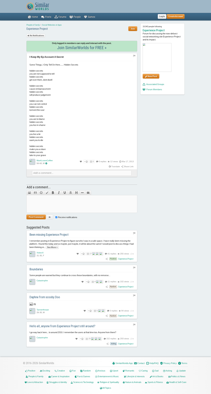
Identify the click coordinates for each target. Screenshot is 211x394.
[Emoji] (41, 192)
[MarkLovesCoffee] (32, 162)
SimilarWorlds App (124, 363)
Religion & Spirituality (109, 382)
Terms (184, 363)
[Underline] (65, 192)
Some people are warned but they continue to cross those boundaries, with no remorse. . (69, 275)
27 (90, 254)
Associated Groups (155, 84)
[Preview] (49, 217)
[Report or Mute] (134, 56)
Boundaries (36, 269)
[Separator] (82, 192)
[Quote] (88, 192)
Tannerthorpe (43, 310)
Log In (162, 16)
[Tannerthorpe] (32, 311)
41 (111, 254)
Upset (115, 370)
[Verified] (46, 163)
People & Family (33, 25)
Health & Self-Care (177, 382)
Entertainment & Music (108, 376)
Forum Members (154, 89)
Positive (31, 370)
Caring (144, 370)
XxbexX (40, 253)
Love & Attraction (35, 382)
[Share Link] (107, 259)
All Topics (106, 388)
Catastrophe (42, 280)
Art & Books (157, 376)
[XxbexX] (32, 254)
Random (86, 370)
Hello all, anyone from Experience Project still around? (62, 326)
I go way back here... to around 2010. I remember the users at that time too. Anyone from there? (72, 332)
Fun (74, 370)
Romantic (129, 370)
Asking (168, 370)
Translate (115, 166)
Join (133, 28)
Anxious (101, 370)
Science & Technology (83, 382)
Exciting (46, 370)
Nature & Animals (133, 382)
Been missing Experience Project (48, 234)
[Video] (35, 192)
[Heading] (76, 192)
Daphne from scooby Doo (44, 297)
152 (111, 338)
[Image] (29, 192)
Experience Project (37, 28)
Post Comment (36, 217)
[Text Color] (47, 192)
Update (182, 370)
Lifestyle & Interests (135, 376)
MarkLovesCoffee (45, 160)
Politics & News (178, 376)
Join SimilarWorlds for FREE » (82, 47)
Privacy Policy (170, 363)
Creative (61, 370)
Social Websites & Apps (52, 25)
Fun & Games (83, 376)
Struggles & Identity (58, 382)
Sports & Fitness (155, 382)
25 (89, 338)
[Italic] (59, 192)
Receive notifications (67, 217)
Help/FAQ (154, 363)
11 (111, 281)
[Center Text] (70, 192)
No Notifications (36, 35)
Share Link (128, 166)
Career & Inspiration (60, 376)
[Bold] (53, 192)
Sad (156, 370)
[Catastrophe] (32, 282)
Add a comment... (39, 187)
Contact (141, 363)
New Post (152, 76)
